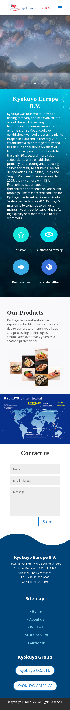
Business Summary (49, 250)
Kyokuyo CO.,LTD (35, 670)
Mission (21, 250)
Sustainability (49, 282)
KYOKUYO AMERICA (35, 685)
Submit (49, 521)
